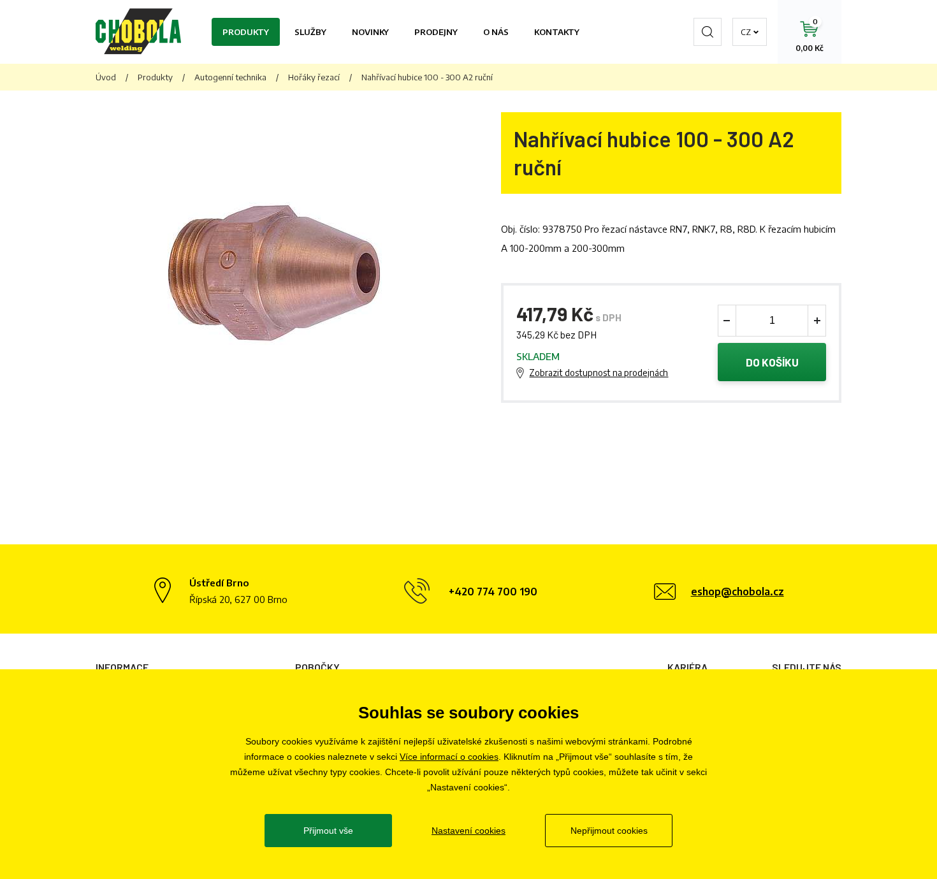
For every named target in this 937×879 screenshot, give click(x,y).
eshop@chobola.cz (737, 591)
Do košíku (772, 362)
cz (746, 32)
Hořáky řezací (314, 77)
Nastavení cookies (468, 830)
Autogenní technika (230, 77)
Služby (310, 32)
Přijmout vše (328, 830)
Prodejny (436, 32)
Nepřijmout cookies (609, 830)
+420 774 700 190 (493, 591)
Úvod (106, 77)
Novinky (370, 32)
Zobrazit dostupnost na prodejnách (598, 372)
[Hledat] (708, 32)
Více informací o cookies (449, 757)
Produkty (245, 32)
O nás (496, 32)
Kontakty (556, 32)
